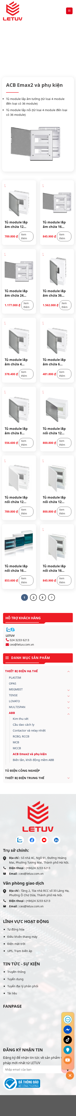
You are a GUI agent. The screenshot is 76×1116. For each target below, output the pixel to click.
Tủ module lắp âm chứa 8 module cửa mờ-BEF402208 (18, 430)
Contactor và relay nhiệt (29, 730)
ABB (61, 50)
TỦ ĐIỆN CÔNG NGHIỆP (22, 770)
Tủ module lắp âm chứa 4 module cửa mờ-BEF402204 (18, 361)
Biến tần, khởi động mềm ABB (33, 760)
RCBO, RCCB (21, 736)
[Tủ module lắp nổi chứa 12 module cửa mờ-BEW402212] (57, 406)
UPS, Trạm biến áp (19, 951)
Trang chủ (10, 50)
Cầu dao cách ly (23, 724)
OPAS (12, 683)
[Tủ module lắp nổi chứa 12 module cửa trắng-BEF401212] (19, 475)
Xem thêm (24, 236)
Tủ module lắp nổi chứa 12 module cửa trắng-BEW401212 (57, 499)
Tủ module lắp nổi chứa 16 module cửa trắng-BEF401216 (56, 568)
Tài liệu (12, 993)
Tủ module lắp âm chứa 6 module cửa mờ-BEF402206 (56, 361)
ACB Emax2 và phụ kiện (30, 754)
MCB (16, 742)
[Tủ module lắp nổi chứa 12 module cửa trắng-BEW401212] (57, 475)
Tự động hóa (15, 929)
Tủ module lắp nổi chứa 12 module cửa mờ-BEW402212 (56, 430)
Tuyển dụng (15, 979)
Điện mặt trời (16, 944)
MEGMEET (16, 689)
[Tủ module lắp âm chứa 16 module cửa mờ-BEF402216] (57, 200)
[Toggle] (68, 671)
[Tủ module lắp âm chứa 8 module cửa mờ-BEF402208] (19, 406)
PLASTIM (15, 677)
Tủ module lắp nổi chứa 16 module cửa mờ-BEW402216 (18, 568)
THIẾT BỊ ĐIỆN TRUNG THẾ (24, 778)
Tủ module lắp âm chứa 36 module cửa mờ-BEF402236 (56, 293)
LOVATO (14, 701)
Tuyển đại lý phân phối (22, 986)
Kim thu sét (20, 719)
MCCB (17, 748)
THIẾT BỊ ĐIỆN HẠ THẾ (38, 50)
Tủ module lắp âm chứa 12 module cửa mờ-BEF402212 (18, 224)
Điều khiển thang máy (22, 937)
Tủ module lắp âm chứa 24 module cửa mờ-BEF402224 (18, 293)
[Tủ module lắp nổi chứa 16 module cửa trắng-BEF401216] (57, 544)
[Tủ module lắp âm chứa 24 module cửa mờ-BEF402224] (19, 269)
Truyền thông (16, 972)
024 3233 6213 (19, 640)
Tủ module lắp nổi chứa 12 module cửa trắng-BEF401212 (18, 499)
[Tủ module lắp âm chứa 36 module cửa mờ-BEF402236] (57, 269)
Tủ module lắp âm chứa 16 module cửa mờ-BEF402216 (56, 224)
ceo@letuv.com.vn (22, 644)
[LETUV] (12, 10)
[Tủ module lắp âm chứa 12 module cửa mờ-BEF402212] (19, 200)
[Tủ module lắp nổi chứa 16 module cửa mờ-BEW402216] (19, 544)
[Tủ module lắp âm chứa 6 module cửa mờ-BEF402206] (57, 337)
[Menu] (69, 11)
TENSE (13, 695)
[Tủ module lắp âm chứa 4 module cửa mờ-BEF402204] (19, 337)
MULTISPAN (17, 707)
